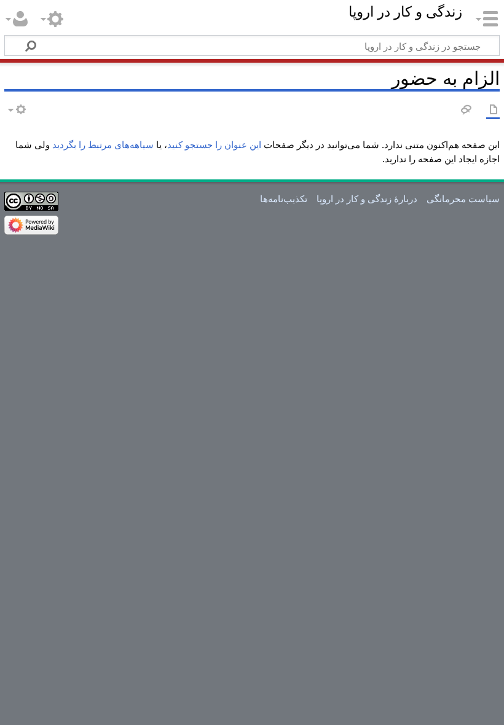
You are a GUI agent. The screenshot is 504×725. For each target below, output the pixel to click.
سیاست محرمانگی (463, 198)
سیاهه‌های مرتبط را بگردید (103, 144)
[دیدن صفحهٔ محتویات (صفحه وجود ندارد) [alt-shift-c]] (493, 110)
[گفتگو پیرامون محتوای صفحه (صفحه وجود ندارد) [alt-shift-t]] (465, 110)
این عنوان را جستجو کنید (214, 144)
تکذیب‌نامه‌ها (283, 198)
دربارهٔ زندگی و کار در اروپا (367, 198)
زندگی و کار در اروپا (405, 12)
